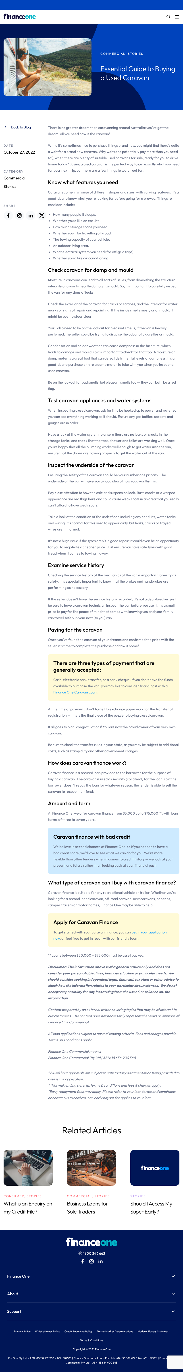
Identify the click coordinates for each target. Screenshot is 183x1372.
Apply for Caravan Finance (85, 922)
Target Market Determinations (115, 1331)
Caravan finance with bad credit (91, 836)
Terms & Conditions (91, 1340)
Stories (10, 186)
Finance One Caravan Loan (75, 692)
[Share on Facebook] (8, 215)
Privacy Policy (22, 1331)
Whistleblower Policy (47, 1331)
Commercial (14, 178)
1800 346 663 (94, 1253)
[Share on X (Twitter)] (41, 215)
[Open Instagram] (19, 215)
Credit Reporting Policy (78, 1331)
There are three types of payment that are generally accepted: (103, 666)
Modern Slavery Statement (153, 1331)
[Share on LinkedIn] (30, 215)
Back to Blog (21, 127)
